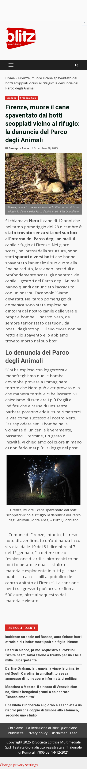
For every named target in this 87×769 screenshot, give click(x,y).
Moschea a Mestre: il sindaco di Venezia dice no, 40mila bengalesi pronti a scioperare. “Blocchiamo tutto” (41, 692)
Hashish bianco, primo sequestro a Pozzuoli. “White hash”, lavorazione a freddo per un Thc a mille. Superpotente (43, 655)
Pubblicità (15, 733)
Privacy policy (37, 733)
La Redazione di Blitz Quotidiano (51, 728)
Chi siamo (15, 728)
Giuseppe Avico (18, 148)
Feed (73, 733)
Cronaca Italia (28, 97)
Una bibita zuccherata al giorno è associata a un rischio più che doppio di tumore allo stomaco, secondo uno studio (43, 710)
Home (10, 78)
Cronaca (11, 97)
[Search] (76, 65)
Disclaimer (58, 733)
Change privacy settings (19, 764)
